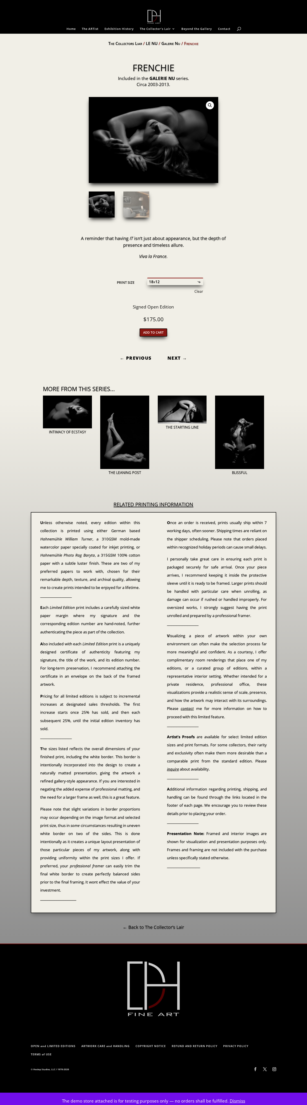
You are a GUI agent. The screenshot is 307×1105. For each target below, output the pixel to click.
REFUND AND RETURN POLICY (194, 1046)
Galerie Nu (170, 43)
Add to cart (153, 332)
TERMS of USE (41, 1054)
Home (71, 29)
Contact (224, 29)
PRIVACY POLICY (235, 1046)
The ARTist (90, 29)
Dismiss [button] (237, 1101)
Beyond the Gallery (196, 29)
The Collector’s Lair (155, 29)
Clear (198, 291)
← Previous (136, 358)
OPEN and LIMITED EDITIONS (53, 1046)
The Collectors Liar (125, 43)
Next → (177, 358)
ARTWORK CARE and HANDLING (105, 1046)
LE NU (152, 43)
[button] (210, 105)
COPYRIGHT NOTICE (151, 1046)
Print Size (125, 282)
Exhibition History (119, 29)
